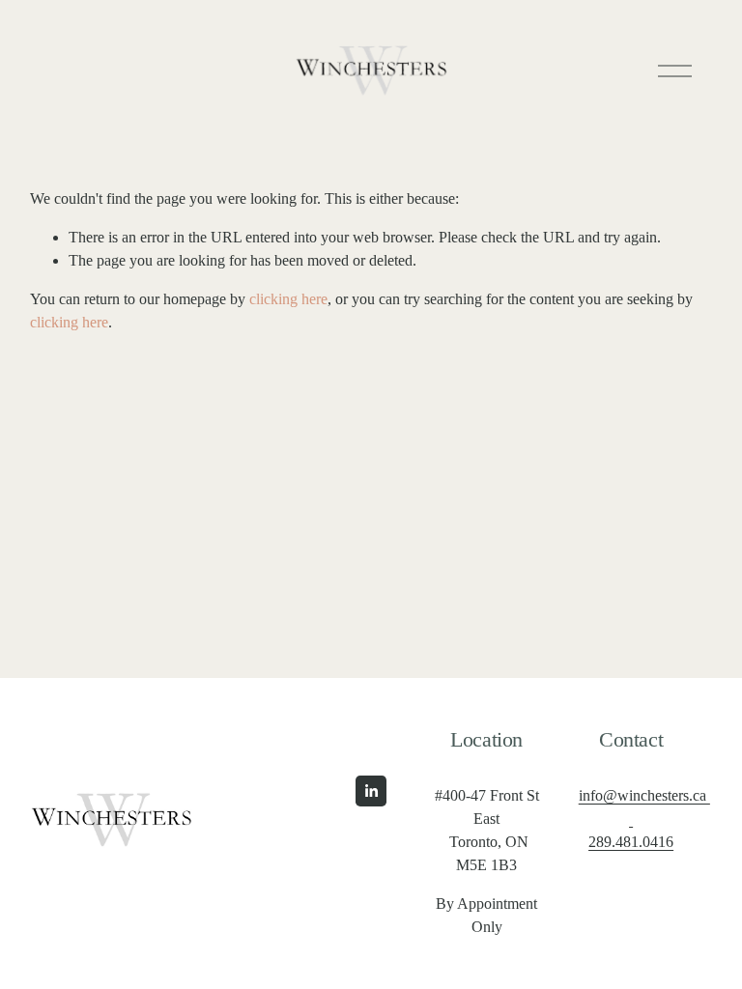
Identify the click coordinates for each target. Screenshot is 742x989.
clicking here (288, 299)
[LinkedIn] (371, 791)
